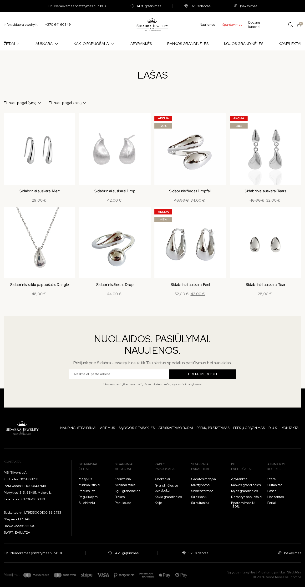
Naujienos (207, 24)
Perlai (271, 503)
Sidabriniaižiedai (88, 466)
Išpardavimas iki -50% (243, 505)
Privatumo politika (271, 572)
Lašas (271, 491)
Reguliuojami (88, 497)
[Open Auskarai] (56, 44)
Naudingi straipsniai (78, 428)
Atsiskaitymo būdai (175, 428)
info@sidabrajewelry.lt (20, 24)
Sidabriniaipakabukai (200, 466)
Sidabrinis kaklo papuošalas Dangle (39, 284)
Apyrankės (239, 479)
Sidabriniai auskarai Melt (40, 191)
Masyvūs (85, 479)
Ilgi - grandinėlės (127, 491)
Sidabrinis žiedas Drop (115, 284)
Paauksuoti (87, 491)
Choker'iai (162, 479)
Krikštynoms (200, 485)
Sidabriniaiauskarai (124, 466)
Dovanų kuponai (254, 24)
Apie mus (107, 428)
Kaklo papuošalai (165, 466)
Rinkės (120, 497)
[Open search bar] (290, 24)
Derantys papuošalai (246, 497)
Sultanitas (274, 485)
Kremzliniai (123, 479)
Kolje (158, 503)
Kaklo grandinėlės (168, 497)
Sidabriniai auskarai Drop (115, 191)
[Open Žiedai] (18, 44)
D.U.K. (273, 428)
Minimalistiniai (89, 485)
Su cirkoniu (87, 503)
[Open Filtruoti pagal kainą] (84, 103)
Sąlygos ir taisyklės (137, 428)
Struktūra (294, 572)
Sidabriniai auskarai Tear (265, 284)
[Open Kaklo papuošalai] (113, 44)
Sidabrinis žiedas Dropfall (190, 191)
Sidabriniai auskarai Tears (265, 191)
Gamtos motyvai (204, 479)
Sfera (271, 479)
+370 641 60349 (58, 24)
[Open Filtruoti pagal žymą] (39, 103)
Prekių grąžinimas (249, 428)
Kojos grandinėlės (244, 491)
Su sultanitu (200, 503)
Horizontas (275, 497)
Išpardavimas (232, 24)
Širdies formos (202, 491)
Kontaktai (290, 428)
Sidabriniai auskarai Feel (190, 284)
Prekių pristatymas (213, 428)
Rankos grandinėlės (246, 485)
